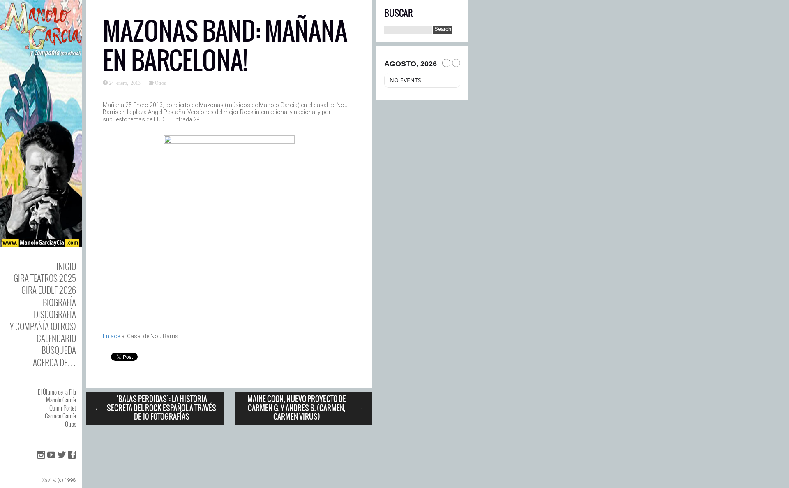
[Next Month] (456, 63)
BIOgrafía (59, 302)
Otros (70, 423)
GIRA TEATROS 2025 (45, 278)
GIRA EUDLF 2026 (48, 290)
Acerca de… (54, 362)
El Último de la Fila (57, 391)
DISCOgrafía (55, 314)
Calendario (56, 338)
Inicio (66, 266)
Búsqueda (59, 350)
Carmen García (60, 415)
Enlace (111, 336)
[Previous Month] (446, 63)
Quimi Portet (62, 407)
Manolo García (61, 399)
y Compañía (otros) (43, 326)
